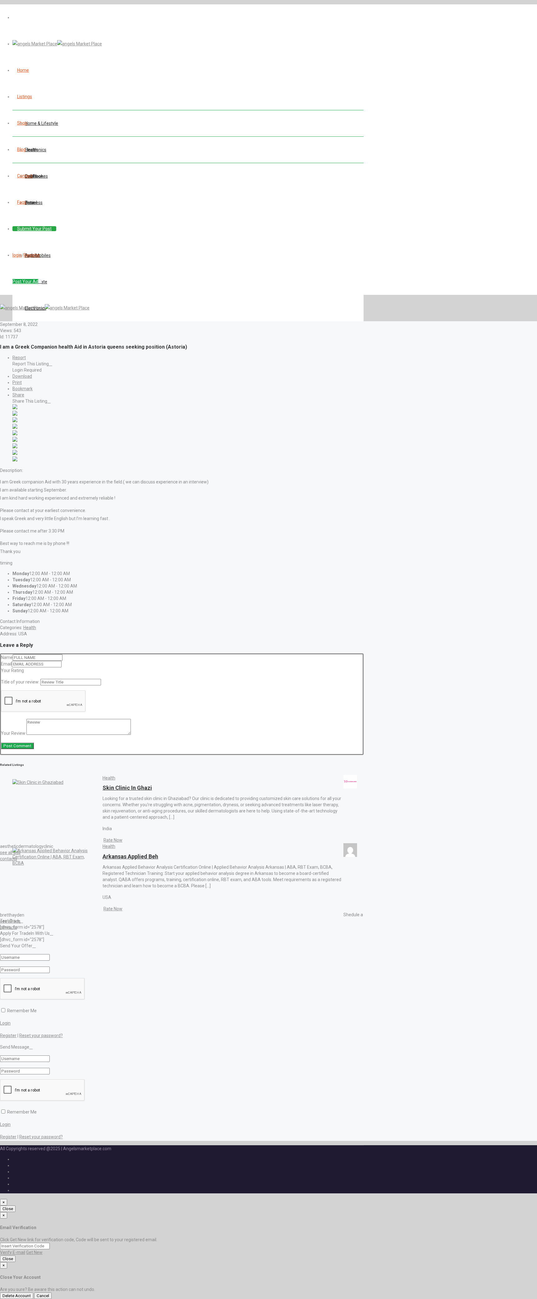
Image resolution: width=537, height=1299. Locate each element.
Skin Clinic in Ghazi (127, 787)
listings (24, 96)
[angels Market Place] (57, 43)
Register (32, 255)
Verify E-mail (12, 1252)
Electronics (35, 149)
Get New (34, 1252)
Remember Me (21, 1010)
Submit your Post (34, 228)
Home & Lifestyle (41, 123)
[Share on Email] (14, 459)
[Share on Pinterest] (14, 440)
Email (6, 663)
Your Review (13, 733)
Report (19, 357)
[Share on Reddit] (14, 433)
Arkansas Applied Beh (130, 856)
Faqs (21, 202)
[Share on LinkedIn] (14, 420)
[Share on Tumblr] (14, 446)
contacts (8, 858)
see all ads (10, 852)
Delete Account (16, 1295)
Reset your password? (41, 1035)
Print (17, 382)
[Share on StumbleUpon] (14, 453)
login (17, 255)
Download (22, 376)
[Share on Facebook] (14, 407)
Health (29, 627)
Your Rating (12, 670)
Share (18, 394)
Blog (21, 149)
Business (34, 202)
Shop (22, 123)
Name (7, 657)
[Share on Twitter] (14, 414)
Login (5, 1023)
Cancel (43, 1295)
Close (7, 1208)
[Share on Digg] (14, 427)
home (23, 70)
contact (25, 175)
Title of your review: (20, 681)
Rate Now (112, 840)
